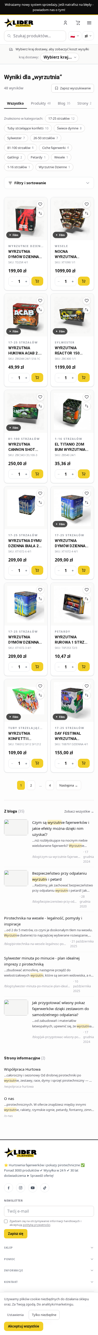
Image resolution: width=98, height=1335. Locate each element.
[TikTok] (44, 1187)
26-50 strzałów (45, 138)
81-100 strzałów (20, 147)
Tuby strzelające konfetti (27, 128)
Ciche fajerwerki (55, 147)
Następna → (68, 785)
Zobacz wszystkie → (79, 811)
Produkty (41, 103)
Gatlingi (14, 157)
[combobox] (35, 36)
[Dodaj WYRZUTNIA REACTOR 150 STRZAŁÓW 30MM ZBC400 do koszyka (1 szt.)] (84, 377)
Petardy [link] (62, 631)
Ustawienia (15, 1314)
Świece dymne (69, 128)
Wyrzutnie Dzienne (54, 167)
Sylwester (16, 138)
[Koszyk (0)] (77, 22)
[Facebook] (8, 1187)
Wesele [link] (61, 246)
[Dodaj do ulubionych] (40, 204)
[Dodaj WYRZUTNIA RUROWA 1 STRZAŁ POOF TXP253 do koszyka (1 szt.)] (84, 666)
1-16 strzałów (18, 167)
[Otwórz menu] (89, 23)
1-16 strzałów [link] (68, 439)
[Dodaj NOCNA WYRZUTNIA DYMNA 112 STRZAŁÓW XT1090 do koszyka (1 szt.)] (84, 281)
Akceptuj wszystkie (23, 1326)
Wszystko (15, 103)
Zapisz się (15, 1233)
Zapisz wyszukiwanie (75, 88)
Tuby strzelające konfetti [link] (25, 728)
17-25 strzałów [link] (23, 342)
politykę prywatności (36, 1225)
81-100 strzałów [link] (24, 439)
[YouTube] (32, 1187)
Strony (84, 103)
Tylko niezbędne (44, 1314)
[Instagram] (20, 1187)
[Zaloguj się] (65, 22)
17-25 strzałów (61, 118)
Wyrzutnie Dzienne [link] (25, 246)
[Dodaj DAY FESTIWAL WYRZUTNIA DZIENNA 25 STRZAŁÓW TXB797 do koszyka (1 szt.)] (84, 763)
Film (15, 235)
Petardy (38, 157)
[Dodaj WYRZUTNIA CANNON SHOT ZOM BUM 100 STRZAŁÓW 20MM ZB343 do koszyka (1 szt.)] (37, 473)
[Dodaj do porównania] (40, 213)
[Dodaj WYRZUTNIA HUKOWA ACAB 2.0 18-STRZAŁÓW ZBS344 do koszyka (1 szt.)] (37, 377)
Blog (64, 103)
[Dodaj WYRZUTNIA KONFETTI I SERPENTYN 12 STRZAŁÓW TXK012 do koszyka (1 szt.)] (37, 763)
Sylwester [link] (65, 342)
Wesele (61, 157)
